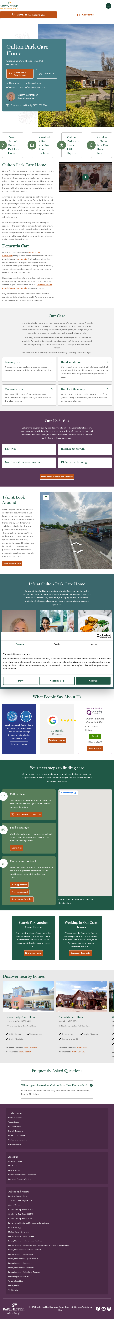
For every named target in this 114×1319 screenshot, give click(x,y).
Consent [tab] (20, 644)
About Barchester (15, 1161)
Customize (55, 680)
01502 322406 (25, 1052)
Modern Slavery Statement (18, 1232)
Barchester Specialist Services (20, 1179)
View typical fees (19, 885)
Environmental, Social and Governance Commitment (28, 1223)
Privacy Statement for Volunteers (21, 1268)
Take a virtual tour (12, 564)
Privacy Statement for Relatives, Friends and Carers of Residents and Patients (38, 1245)
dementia (22, 259)
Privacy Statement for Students (20, 1263)
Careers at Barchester (81, 953)
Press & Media (14, 1170)
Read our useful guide (22, 899)
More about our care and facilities (57, 477)
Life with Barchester (16, 1131)
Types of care (13, 1122)
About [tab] (94, 644)
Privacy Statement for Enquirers (20, 1254)
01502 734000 (30, 1048)
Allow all (93, 680)
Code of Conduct (14, 1205)
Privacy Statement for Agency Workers (23, 1259)
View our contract (20, 892)
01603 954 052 (78, 1052)
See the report (95, 748)
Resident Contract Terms (17, 1196)
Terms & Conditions (15, 1281)
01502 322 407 (24, 15)
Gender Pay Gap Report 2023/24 (21, 1219)
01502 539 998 (40, 105)
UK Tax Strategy (14, 1228)
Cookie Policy (13, 1290)
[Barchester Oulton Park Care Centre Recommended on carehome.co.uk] (12, 716)
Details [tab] (57, 644)
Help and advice (14, 1127)
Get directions (12, 64)
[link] (28, 1021)
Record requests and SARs (18, 1277)
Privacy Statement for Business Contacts (24, 1272)
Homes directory (14, 1144)
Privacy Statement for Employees (21, 1236)
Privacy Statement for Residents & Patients (25, 1250)
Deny (20, 680)
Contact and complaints (17, 1140)
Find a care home (33, 953)
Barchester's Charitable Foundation (22, 1175)
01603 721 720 (83, 1048)
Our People (12, 1166)
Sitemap (77, 1307)
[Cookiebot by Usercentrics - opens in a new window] (98, 636)
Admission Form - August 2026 (20, 1201)
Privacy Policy (13, 1286)
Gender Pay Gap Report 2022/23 (20, 1214)
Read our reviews (19, 744)
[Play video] (85, 177)
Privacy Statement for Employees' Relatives (25, 1241)
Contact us (88, 15)
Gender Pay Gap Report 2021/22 (20, 1210)
